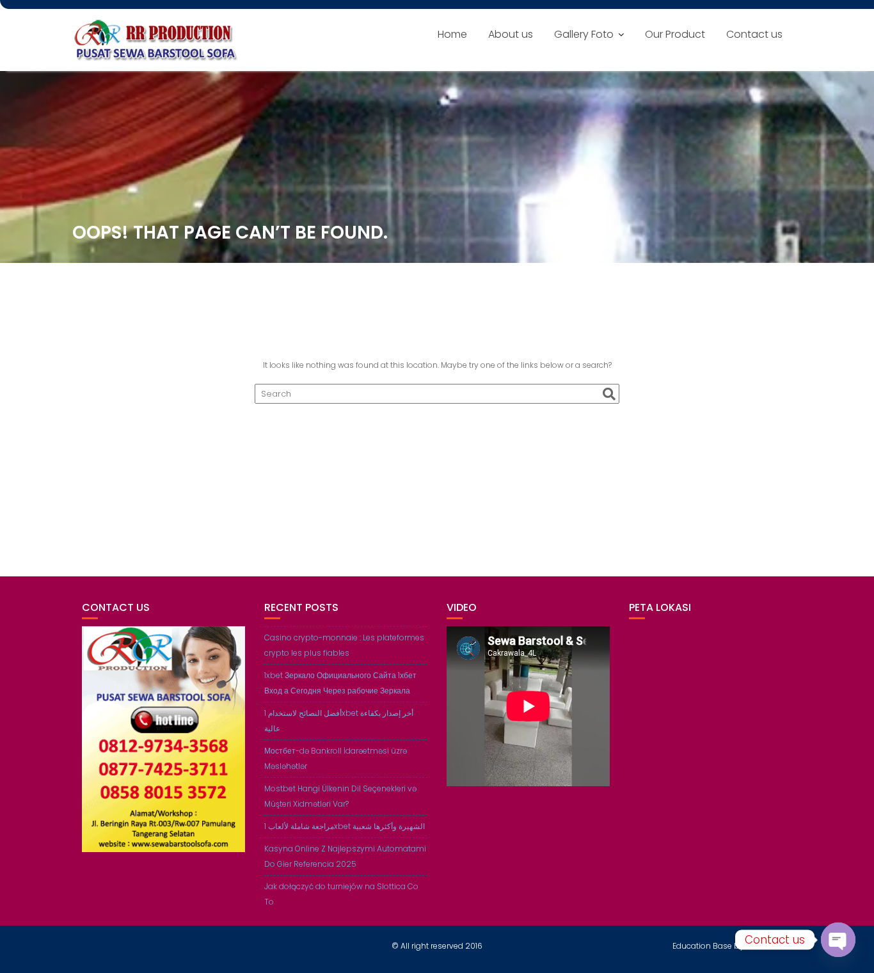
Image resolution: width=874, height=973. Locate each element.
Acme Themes (774, 945)
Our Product (675, 34)
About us (510, 34)
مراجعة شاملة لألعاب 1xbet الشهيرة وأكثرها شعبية (344, 826)
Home (452, 34)
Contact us (754, 34)
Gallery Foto (584, 34)
